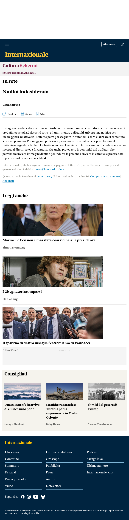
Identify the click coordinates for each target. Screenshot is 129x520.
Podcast (92, 452)
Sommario (12, 465)
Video (9, 486)
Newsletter (53, 486)
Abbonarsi (109, 44)
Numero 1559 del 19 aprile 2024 (19, 73)
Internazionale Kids (100, 472)
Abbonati (8, 180)
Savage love (95, 459)
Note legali (25, 513)
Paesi (49, 472)
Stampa (29, 114)
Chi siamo (12, 452)
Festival (10, 472)
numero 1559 (44, 176)
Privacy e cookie (16, 479)
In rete (10, 81)
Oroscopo (52, 459)
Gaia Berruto (11, 104)
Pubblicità (53, 465)
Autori (50, 479)
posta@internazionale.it (49, 169)
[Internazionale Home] (19, 442)
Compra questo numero (105, 176)
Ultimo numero (97, 465)
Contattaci (12, 459)
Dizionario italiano (59, 452)
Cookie (35, 513)
